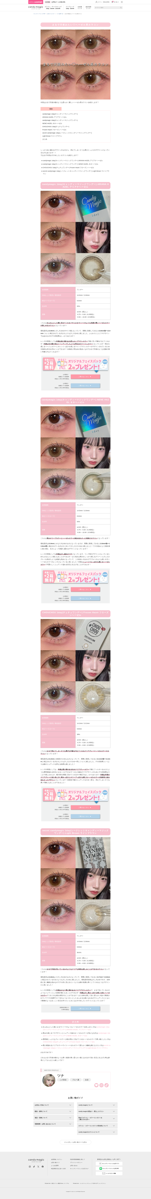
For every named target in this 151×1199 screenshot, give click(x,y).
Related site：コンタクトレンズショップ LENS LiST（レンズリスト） (89, 1183)
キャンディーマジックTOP (39, 13)
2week (52, 8)
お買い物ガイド (55, 1162)
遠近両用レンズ (88, 7)
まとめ (44, 139)
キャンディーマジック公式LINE (111, 1168)
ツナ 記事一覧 (60, 13)
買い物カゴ (116, 2)
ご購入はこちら (83, 376)
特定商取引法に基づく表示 (58, 1168)
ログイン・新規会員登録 (103, 2)
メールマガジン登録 (111, 1173)
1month (57, 8)
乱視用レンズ (80, 7)
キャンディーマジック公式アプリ (110, 1163)
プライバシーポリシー (76, 1162)
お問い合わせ (73, 1165)
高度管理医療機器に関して (77, 1159)
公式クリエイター (51, 13)
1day (47, 8)
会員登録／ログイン (56, 1159)
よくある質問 (54, 1165)
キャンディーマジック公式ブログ (79, 1168)
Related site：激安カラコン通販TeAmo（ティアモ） (57, 1183)
